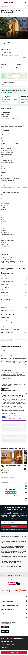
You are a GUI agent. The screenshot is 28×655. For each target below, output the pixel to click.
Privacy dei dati (4, 647)
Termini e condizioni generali (7, 644)
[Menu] (2, 2)
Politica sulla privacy (23, 529)
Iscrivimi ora (14, 526)
